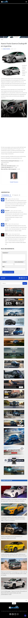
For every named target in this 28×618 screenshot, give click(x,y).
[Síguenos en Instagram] (26, 278)
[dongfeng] (14, 315)
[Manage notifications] (25, 615)
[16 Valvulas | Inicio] (6, 2)
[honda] (14, 368)
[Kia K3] (14, 335)
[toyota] (14, 418)
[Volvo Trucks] (14, 464)
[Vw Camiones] (14, 408)
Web (3, 266)
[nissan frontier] (14, 454)
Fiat (2, 39)
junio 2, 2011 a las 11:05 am (16, 210)
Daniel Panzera (6, 48)
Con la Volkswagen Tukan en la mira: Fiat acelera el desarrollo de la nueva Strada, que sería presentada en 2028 (14, 593)
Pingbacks (17, 195)
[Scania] (14, 378)
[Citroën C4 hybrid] (14, 474)
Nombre (4, 261)
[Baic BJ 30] (14, 296)
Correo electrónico (19, 261)
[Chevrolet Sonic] (14, 398)
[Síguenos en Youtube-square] (24, 278)
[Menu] (26, 1)
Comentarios (6, 195)
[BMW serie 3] (14, 444)
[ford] (14, 358)
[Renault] (14, 426)
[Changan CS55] (14, 325)
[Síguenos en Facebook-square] (19, 278)
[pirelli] (14, 306)
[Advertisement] (14, 22)
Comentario (5, 252)
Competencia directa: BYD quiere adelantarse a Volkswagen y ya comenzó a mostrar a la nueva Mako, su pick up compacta (13, 519)
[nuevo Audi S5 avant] (14, 388)
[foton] (14, 37)
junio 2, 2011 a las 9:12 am (14, 223)
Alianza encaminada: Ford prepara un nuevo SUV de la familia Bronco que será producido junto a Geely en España (14, 573)
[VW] (14, 345)
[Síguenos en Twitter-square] (22, 278)
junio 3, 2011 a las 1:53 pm (14, 198)
